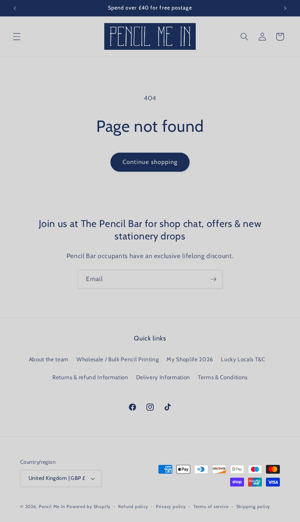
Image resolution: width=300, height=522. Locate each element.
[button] (17, 36)
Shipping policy (253, 506)
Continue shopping (150, 161)
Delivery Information (163, 377)
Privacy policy (171, 506)
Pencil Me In (52, 506)
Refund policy (133, 506)
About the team (49, 359)
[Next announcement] (285, 8)
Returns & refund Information (90, 377)
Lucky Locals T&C (243, 359)
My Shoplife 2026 (189, 359)
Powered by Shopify (88, 506)
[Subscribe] (213, 279)
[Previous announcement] (15, 8)
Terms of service (211, 506)
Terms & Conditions (223, 377)
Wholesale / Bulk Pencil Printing (117, 359)
